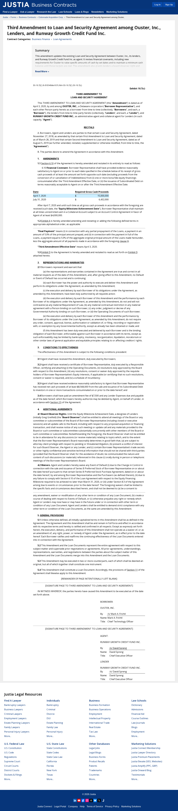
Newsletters (97, 12)
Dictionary (136, 705)
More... (7, 736)
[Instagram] (87, 800)
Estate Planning (55, 722)
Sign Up (169, 4)
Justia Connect (44, 806)
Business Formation (99, 705)
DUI (49, 718)
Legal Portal (60, 806)
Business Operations (100, 709)
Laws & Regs (82, 12)
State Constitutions (57, 748)
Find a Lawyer (10, 12)
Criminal (51, 709)
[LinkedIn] (75, 800)
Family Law (52, 727)
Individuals (53, 700)
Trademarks (95, 770)
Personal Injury (55, 731)
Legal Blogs (95, 752)
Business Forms (97, 756)
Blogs (134, 727)
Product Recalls (97, 761)
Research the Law (46, 12)
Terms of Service (95, 806)
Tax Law (93, 731)
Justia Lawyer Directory (143, 752)
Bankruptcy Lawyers (14, 705)
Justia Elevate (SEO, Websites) (146, 761)
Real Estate (95, 727)
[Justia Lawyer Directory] (103, 800)
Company (73, 806)
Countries (94, 774)
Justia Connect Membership (145, 748)
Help (82, 806)
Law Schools (65, 12)
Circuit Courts (11, 765)
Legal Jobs (94, 748)
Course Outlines (139, 718)
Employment (95, 713)
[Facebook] (83, 800)
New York (52, 770)
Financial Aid (137, 713)
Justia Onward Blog (141, 770)
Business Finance (41, 39)
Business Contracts (27, 17)
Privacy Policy (112, 806)
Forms (13, 17)
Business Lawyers (13, 709)
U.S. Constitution (13, 748)
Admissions (137, 709)
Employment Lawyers (15, 718)
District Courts (11, 770)
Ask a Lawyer (27, 12)
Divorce (51, 713)
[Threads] (91, 800)
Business (94, 700)
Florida (50, 765)
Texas (50, 774)
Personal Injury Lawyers (16, 731)
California (52, 761)
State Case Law (54, 756)
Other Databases (99, 743)
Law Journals (138, 722)
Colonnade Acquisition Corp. (51, 17)
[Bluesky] (95, 800)
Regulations (10, 756)
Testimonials (138, 774)
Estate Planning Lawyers (17, 722)
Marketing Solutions (117, 12)
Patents (93, 765)
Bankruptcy (53, 705)
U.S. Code (9, 752)
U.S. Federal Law (14, 743)
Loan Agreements (62, 39)
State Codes (53, 752)
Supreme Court (12, 761)
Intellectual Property (99, 718)
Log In (157, 4)
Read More (41, 71)
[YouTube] (79, 800)
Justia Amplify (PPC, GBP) (144, 765)
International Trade (99, 722)
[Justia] (16, 4)
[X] (99, 800)
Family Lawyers (12, 727)
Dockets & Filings (13, 774)
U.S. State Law (55, 743)
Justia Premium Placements (145, 756)
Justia (5, 17)
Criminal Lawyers (13, 713)
